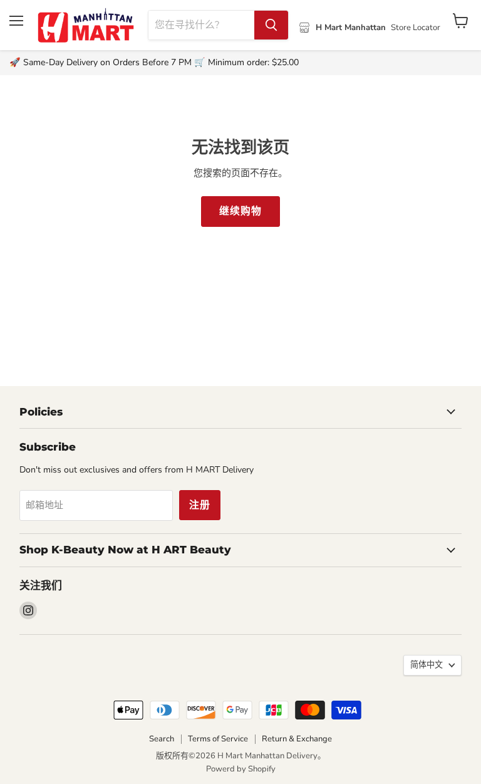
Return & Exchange (297, 739)
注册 (199, 505)
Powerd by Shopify (241, 769)
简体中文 (426, 665)
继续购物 (240, 211)
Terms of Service (218, 739)
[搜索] (271, 25)
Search (161, 739)
